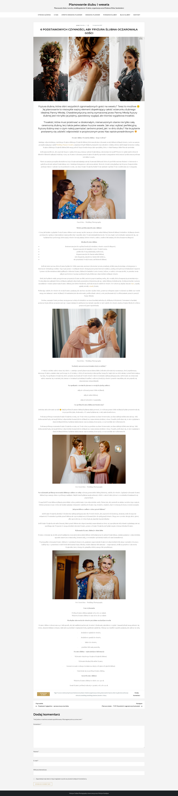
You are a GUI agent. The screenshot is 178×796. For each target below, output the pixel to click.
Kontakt (136, 15)
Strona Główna (44, 15)
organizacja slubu (94, 693)
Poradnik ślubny (110, 15)
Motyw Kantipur (103, 793)
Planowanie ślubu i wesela (89, 4)
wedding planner (92, 695)
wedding (83, 695)
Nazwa (36, 751)
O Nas (56, 15)
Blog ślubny (125, 15)
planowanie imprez (107, 693)
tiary (132, 284)
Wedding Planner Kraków (65, 145)
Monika (82, 25)
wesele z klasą (101, 695)
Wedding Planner (92, 15)
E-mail (35, 760)
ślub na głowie (117, 693)
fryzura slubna (61, 693)
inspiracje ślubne (72, 693)
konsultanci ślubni (83, 693)
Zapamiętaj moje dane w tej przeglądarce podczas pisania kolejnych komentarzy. (61, 779)
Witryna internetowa (40, 770)
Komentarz (37, 724)
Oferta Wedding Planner (71, 15)
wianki (91, 286)
